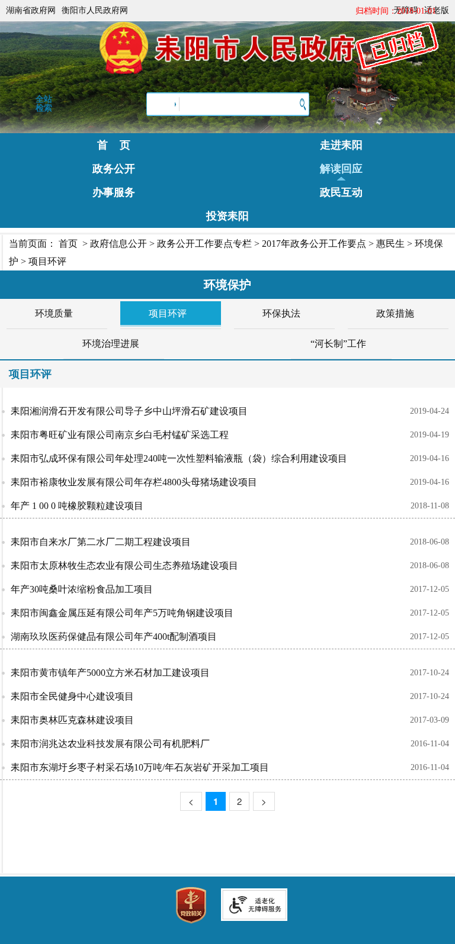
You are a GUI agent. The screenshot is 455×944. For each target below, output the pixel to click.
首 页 (113, 145)
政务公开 (113, 169)
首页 (68, 244)
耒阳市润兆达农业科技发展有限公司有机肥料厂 (110, 744)
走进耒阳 (341, 145)
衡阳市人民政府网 (95, 10)
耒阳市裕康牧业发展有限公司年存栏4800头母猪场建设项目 (134, 482)
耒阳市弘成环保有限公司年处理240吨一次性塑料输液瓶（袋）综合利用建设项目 (179, 458)
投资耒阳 (227, 216)
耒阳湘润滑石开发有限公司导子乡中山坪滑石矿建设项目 (129, 411)
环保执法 (281, 313)
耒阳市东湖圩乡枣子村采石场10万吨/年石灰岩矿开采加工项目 (140, 767)
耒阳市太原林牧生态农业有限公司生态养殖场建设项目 (124, 565)
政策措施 (395, 313)
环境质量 (54, 313)
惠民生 (390, 244)
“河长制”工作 (338, 344)
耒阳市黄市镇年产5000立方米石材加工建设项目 (110, 673)
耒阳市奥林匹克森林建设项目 (72, 720)
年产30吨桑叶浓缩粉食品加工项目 (82, 589)
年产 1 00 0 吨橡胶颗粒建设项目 (77, 506)
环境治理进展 (110, 344)
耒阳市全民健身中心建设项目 (72, 696)
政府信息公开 (118, 244)
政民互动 (341, 192)
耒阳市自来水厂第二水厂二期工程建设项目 (101, 542)
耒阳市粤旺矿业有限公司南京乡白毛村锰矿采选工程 (120, 435)
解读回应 (341, 169)
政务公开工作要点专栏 (204, 244)
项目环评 (47, 261)
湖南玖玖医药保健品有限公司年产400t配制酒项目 (114, 637)
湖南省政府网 (31, 10)
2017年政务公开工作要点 (314, 244)
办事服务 (113, 192)
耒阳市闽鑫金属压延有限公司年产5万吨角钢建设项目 (122, 613)
